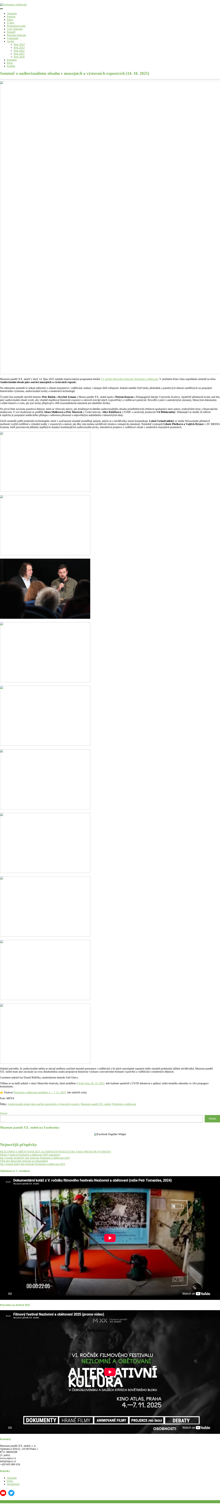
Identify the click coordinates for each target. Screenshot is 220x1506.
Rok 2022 (19, 50)
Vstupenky (13, 38)
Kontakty (12, 59)
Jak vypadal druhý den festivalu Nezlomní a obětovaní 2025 (32, 1164)
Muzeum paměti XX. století (96, 1104)
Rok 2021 (19, 53)
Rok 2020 (19, 56)
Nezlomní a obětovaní (124, 1104)
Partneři (11, 32)
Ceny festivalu (15, 28)
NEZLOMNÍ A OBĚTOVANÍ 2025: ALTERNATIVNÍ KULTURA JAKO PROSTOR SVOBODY (55, 1151)
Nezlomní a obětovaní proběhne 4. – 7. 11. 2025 (39, 1092)
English (11, 66)
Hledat (3, 1113)
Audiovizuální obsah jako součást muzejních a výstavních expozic (43, 1104)
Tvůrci (10, 22)
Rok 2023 (19, 47)
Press (10, 62)
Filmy (10, 19)
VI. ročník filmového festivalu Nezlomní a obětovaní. (130, 379)
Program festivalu (16, 35)
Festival (11, 16)
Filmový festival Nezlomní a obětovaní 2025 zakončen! (30, 1154)
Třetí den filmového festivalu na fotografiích (24, 1161)
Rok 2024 (19, 44)
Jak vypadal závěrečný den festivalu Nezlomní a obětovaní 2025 (35, 1157)
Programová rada (16, 25)
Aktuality (12, 13)
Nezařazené (13, 1484)
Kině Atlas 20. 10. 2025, (92, 1083)
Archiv (10, 41)
